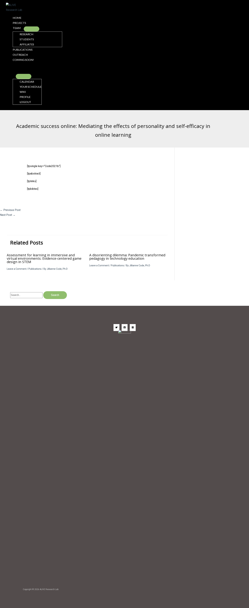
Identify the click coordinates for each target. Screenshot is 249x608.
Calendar (27, 81)
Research (26, 34)
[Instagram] (133, 327)
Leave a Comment (16, 268)
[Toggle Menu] (31, 29)
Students (27, 39)
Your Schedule (31, 86)
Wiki (23, 91)
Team (17, 27)
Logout (25, 102)
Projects (19, 22)
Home (17, 17)
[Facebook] (125, 327)
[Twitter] (116, 327)
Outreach (20, 54)
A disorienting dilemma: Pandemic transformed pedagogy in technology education (127, 257)
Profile (25, 96)
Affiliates (27, 44)
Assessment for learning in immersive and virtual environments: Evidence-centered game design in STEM (44, 258)
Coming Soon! (23, 59)
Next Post (7, 215)
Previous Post (10, 210)
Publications (23, 49)
